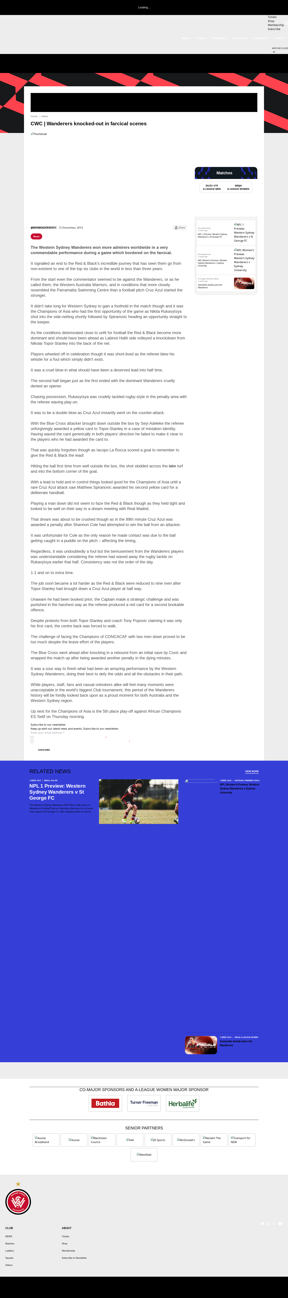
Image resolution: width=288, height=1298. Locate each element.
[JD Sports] (158, 1140)
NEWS (184, 38)
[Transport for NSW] (242, 1140)
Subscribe (44, 750)
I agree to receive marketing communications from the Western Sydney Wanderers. (82, 741)
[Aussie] (74, 1140)
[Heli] (130, 1140)
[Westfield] (144, 1154)
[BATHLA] (105, 1103)
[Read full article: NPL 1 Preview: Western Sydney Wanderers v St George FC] (244, 233)
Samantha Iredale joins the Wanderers (236, 1043)
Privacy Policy (57, 737)
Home (34, 116)
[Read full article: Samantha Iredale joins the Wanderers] (244, 283)
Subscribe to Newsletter (74, 1258)
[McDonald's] (186, 1140)
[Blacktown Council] (102, 1140)
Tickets (65, 1236)
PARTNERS (218, 38)
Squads (9, 1258)
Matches (9, 1243)
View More (252, 771)
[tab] (211, 187)
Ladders (9, 1250)
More (278, 38)
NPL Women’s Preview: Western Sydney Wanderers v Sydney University (212, 263)
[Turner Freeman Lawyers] (144, 1103)
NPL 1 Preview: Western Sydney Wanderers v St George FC (57, 792)
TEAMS (200, 38)
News (45, 116)
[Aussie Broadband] (46, 1140)
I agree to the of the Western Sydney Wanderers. (71, 737)
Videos (8, 1265)
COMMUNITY (260, 38)
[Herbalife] (182, 1103)
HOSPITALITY (240, 38)
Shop (64, 1243)
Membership (68, 1250)
